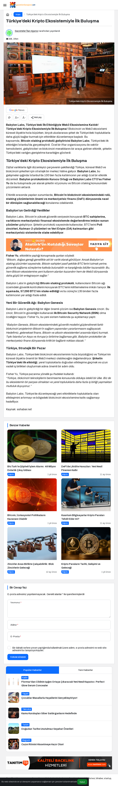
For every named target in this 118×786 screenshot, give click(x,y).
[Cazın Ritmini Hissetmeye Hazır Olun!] (59, 744)
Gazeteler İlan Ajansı (26, 31)
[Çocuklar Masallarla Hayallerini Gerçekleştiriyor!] (59, 697)
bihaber (99, 778)
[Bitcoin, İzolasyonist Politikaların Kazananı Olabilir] (32, 501)
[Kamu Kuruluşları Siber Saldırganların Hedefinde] (59, 713)
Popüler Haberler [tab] (32, 670)
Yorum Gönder (18, 657)
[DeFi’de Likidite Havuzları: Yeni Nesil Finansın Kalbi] (86, 453)
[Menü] (4, 4)
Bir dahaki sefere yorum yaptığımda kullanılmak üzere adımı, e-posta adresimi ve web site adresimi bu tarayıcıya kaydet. (59, 649)
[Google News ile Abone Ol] (17, 110)
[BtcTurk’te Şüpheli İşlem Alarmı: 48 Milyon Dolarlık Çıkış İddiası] (32, 453)
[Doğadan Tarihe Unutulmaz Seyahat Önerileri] (59, 728)
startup (107, 778)
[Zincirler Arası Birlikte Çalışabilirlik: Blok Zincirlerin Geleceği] (32, 550)
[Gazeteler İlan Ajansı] (22, 4)
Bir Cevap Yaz (18, 587)
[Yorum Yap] (9, 117)
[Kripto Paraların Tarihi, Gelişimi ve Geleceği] (86, 550)
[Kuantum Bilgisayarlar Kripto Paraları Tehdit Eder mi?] (86, 501)
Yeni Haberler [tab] (85, 670)
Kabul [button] (82, 782)
